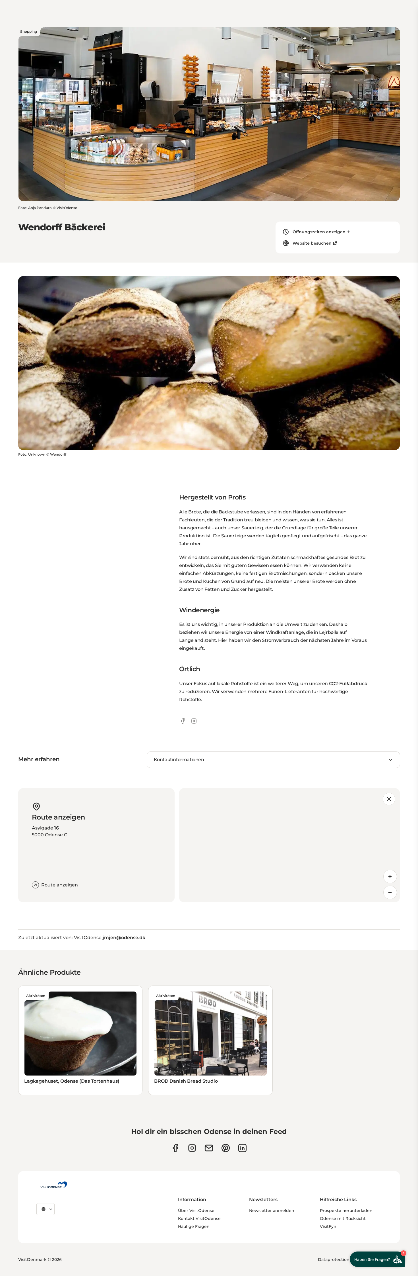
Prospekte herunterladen (346, 1210)
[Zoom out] (390, 892)
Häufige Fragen (194, 1226)
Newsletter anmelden (271, 1210)
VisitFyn (328, 1226)
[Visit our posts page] (242, 1148)
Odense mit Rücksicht (343, 1218)
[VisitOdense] (53, 1184)
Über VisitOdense (196, 1210)
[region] (289, 845)
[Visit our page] (192, 1148)
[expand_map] (389, 799)
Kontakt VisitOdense (199, 1218)
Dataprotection (333, 1259)
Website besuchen (312, 243)
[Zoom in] (390, 876)
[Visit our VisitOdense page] (175, 1148)
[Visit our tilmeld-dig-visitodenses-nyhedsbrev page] (209, 1148)
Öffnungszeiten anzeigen (319, 231)
